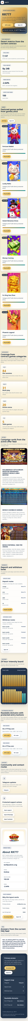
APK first (4, 121)
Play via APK (7, 156)
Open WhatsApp (8, 814)
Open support (8, 810)
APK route (8, 25)
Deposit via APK (7, 609)
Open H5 (20, 25)
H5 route (16, 735)
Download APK (8, 917)
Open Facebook (8, 819)
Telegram (6, 790)
